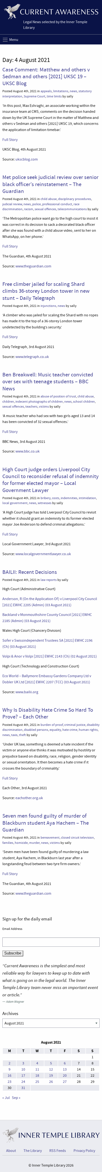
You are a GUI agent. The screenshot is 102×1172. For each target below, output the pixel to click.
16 (9, 1075)
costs (55, 498)
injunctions (48, 306)
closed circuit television (77, 837)
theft (22, 735)
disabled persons (36, 730)
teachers (31, 406)
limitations (60, 91)
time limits (54, 96)
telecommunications (72, 209)
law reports (49, 580)
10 (23, 1069)
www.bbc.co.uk (27, 451)
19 (51, 1075)
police (36, 204)
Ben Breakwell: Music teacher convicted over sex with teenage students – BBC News (47, 381)
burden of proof (52, 725)
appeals (46, 91)
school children (84, 401)
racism (28, 209)
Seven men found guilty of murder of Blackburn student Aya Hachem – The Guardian (45, 822)
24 (23, 1081)
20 (65, 1075)
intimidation (87, 498)
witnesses (44, 503)
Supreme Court (34, 96)
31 (23, 1087)
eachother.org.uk (29, 798)
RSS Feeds (57, 1150)
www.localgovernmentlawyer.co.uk (43, 554)
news (73, 91)
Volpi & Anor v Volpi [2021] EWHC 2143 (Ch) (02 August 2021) (49, 656)
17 (23, 1075)
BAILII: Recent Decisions (29, 571)
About (11, 1150)
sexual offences (45, 209)
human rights (88, 730)
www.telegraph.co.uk (32, 356)
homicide (21, 843)
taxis (14, 735)
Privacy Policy (84, 1150)
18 (37, 1075)
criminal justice (74, 725)
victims (44, 406)
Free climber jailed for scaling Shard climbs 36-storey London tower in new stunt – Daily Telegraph (46, 290)
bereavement (50, 837)
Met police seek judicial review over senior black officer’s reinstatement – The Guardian (50, 184)
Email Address (12, 929)
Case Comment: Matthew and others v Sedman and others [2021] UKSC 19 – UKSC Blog (46, 76)
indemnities (69, 498)
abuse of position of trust (58, 396)
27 (65, 1081)
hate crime (69, 730)
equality (55, 730)
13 (65, 1069)
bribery (46, 498)
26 (51, 1081)
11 (37, 1069)
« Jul (6, 1097)
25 (37, 1081)
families (7, 843)
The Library (32, 1150)
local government (15, 503)
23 (9, 1081)
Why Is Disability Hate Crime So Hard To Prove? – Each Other (47, 713)
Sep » (16, 1097)
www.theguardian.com (33, 266)
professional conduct (57, 204)
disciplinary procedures (74, 199)
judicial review (12, 204)
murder (34, 843)
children (8, 401)
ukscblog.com (26, 159)
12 (51, 1069)
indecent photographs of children (39, 401)
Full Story (10, 139)
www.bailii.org (26, 692)
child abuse (49, 199)
